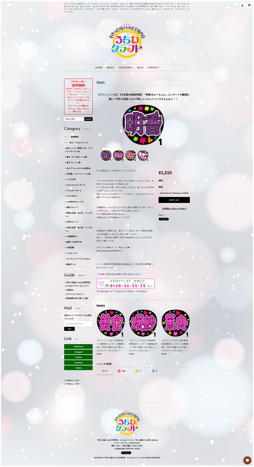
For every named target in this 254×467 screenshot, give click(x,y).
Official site (78, 346)
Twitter (78, 357)
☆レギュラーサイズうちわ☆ (79, 259)
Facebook (78, 362)
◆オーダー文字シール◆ (77, 157)
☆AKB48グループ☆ (75, 202)
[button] (126, 67)
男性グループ (72, 207)
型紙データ (71, 264)
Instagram (78, 352)
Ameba (78, 368)
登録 (69, 329)
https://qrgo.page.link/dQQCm (109, 251)
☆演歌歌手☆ (72, 236)
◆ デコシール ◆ (74, 162)
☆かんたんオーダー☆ (76, 185)
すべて (105, 371)
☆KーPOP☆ (72, 196)
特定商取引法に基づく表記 (77, 298)
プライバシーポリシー (75, 294)
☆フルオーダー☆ (74, 190)
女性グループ (72, 222)
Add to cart (174, 200)
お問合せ (70, 290)
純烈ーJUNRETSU (74, 242)
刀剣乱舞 (70, 247)
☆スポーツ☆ (72, 253)
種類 (160, 180)
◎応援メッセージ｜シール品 (79, 174)
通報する (161, 215)
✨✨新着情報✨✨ (75, 137)
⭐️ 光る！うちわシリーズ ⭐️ (79, 142)
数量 (160, 187)
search (88, 119)
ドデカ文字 (71, 179)
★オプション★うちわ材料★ (79, 168)
